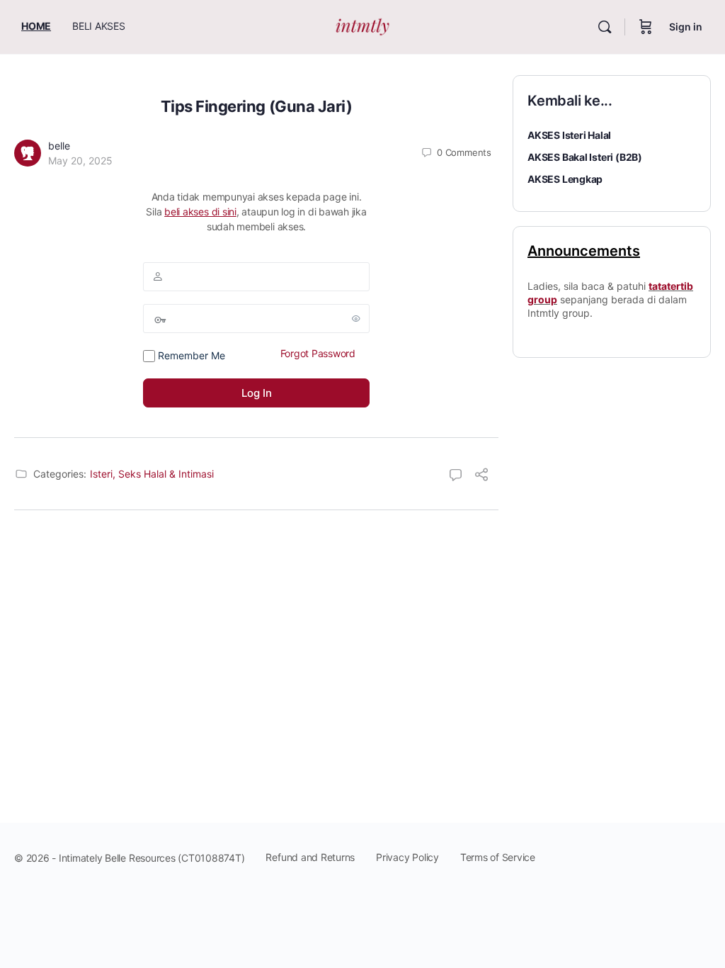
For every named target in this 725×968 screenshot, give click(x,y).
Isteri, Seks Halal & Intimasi (152, 474)
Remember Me (190, 355)
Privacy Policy (407, 857)
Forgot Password (317, 353)
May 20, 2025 (80, 160)
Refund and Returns (310, 857)
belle (59, 146)
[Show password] (356, 318)
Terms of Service (497, 857)
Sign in (685, 27)
